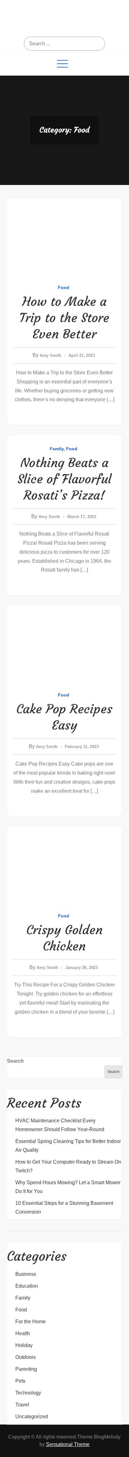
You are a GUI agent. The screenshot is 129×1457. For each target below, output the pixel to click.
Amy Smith (50, 355)
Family (57, 448)
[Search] (78, 44)
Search (15, 1061)
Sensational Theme (68, 1444)
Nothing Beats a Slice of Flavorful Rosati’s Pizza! (64, 479)
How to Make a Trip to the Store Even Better (64, 318)
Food (63, 287)
